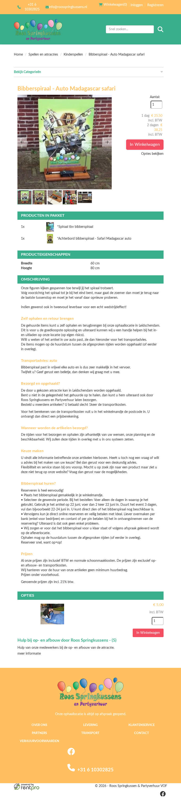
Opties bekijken (152, 153)
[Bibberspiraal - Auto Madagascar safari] (64, 142)
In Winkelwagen (145, 145)
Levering (90, 725)
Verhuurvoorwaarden (39, 741)
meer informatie (29, 653)
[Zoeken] (160, 29)
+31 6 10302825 (32, 7)
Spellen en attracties (43, 54)
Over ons (39, 725)
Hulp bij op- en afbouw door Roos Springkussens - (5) (66, 640)
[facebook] (71, 754)
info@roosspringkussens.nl (68, 7)
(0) (115, 4)
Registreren (155, 5)
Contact (141, 733)
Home (18, 54)
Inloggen (137, 5)
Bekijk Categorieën (27, 72)
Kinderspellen (73, 54)
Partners (39, 733)
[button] (22, 142)
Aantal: (155, 97)
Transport (90, 733)
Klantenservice (141, 725)
